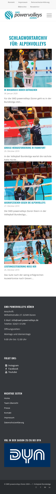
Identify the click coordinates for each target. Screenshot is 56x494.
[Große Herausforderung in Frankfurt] (28, 126)
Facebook (13, 368)
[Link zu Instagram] (36, 487)
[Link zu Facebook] (40, 487)
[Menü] (48, 15)
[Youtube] (6, 372)
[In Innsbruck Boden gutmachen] (28, 68)
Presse (7, 408)
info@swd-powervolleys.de (25, 320)
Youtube (12, 371)
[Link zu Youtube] (45, 487)
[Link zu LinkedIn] (49, 487)
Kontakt (11, 2)
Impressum (22, 2)
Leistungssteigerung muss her (20, 266)
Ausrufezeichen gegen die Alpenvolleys (24, 202)
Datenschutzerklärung (40, 2)
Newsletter (34, 7)
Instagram (13, 365)
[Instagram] (6, 365)
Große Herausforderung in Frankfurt (24, 147)
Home (7, 398)
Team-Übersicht (11, 403)
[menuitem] (11, 2)
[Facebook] (6, 368)
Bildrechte (22, 7)
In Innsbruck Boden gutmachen (20, 89)
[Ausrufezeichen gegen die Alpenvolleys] (28, 180)
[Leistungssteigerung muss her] (28, 244)
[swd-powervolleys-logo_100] (23, 15)
